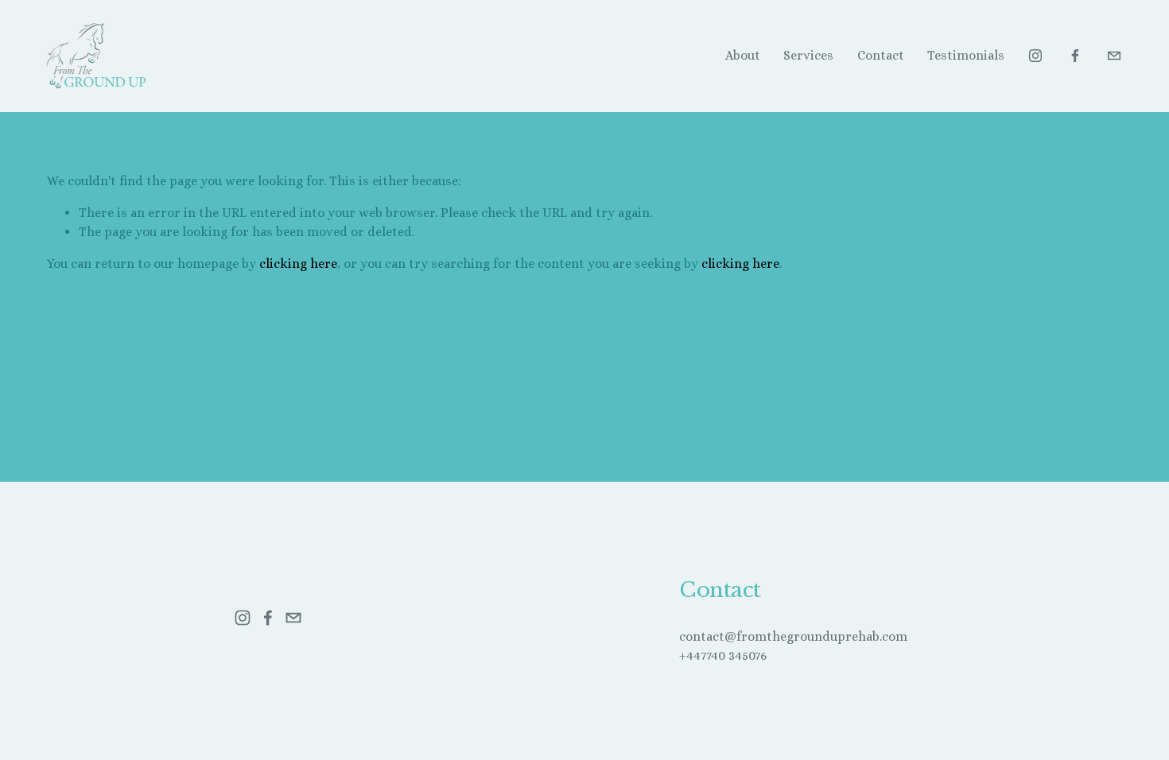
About (742, 55)
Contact (880, 55)
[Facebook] (1075, 56)
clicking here (298, 263)
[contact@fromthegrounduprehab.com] (1114, 56)
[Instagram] (1035, 56)
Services (808, 55)
